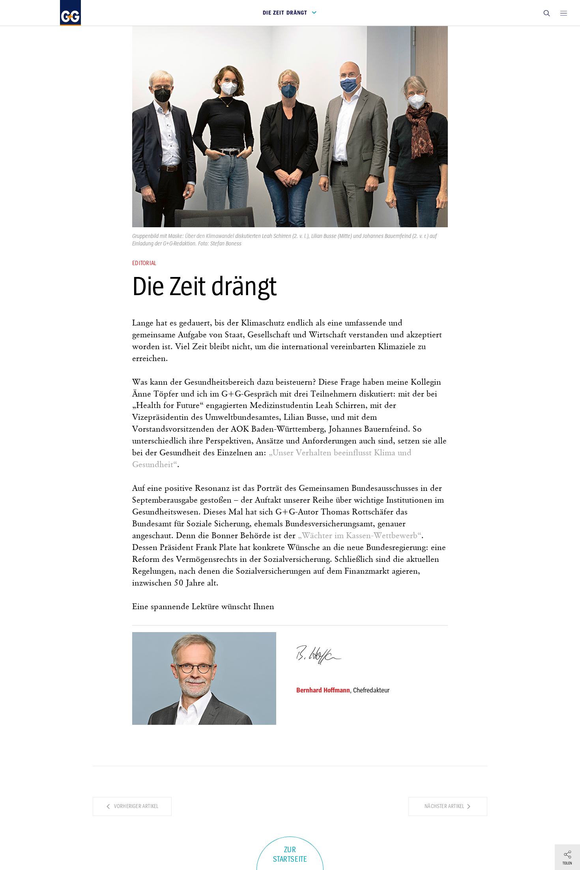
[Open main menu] (563, 13)
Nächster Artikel (445, 806)
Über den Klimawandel (209, 236)
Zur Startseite (290, 855)
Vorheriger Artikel (136, 806)
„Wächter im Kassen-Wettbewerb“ (359, 536)
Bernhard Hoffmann (323, 690)
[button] (546, 13)
